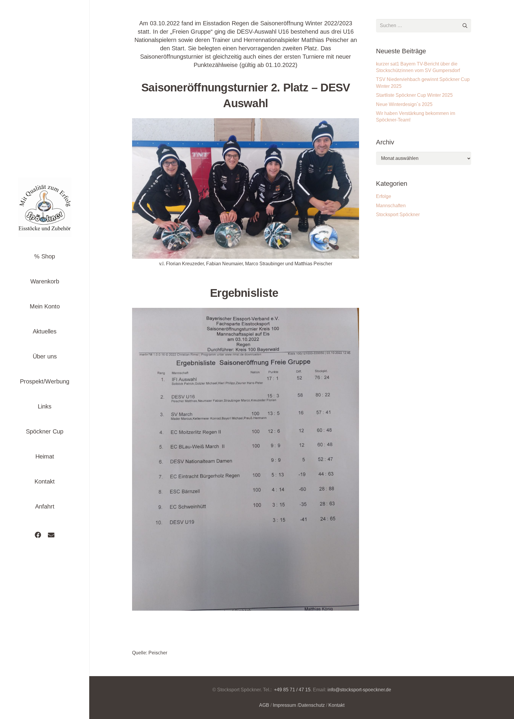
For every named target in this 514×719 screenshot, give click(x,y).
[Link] (44, 207)
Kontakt (336, 705)
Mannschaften (391, 205)
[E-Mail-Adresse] (51, 535)
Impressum (284, 705)
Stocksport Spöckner (398, 214)
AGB (264, 705)
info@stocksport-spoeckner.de (359, 689)
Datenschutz (311, 705)
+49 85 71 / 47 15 (292, 689)
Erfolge (383, 196)
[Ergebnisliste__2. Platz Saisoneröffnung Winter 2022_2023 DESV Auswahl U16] (245, 459)
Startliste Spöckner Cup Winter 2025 (414, 95)
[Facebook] (38, 535)
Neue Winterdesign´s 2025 (404, 104)
